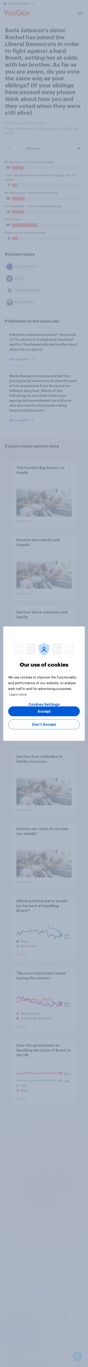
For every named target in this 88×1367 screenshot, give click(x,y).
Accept (44, 711)
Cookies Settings (44, 704)
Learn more (18, 694)
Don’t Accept (44, 724)
